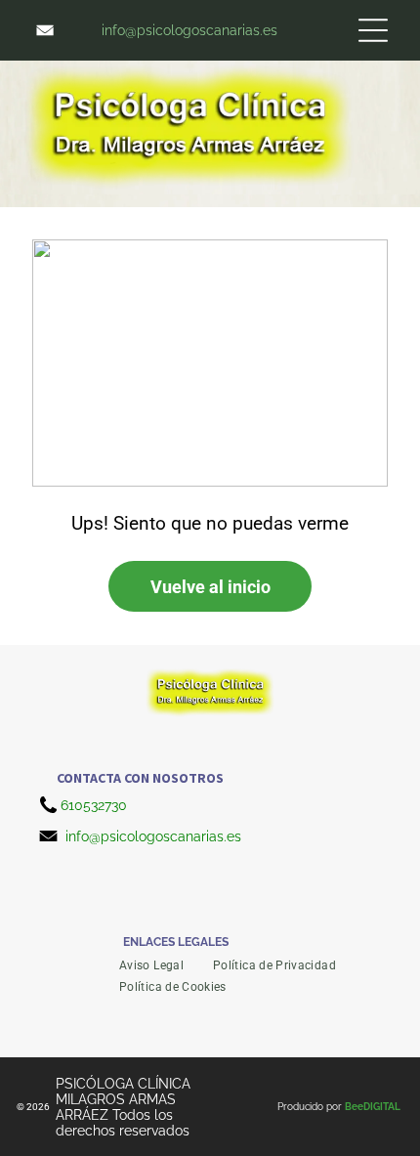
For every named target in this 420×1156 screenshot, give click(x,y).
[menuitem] (151, 965)
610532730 (94, 805)
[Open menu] (373, 30)
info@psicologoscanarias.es (153, 836)
